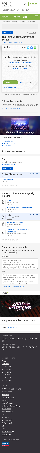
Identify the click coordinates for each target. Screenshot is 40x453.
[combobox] (20, 9)
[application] (20, 306)
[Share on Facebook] (31, 48)
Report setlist (20, 94)
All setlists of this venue (10, 164)
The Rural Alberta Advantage (18, 36)
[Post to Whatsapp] (35, 48)
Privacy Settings (7, 411)
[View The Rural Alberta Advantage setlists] (20, 123)
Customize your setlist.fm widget (13, 286)
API (3, 426)
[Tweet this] (28, 48)
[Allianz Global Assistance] (5, 444)
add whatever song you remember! (20, 63)
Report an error (32, 94)
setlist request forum (20, 68)
